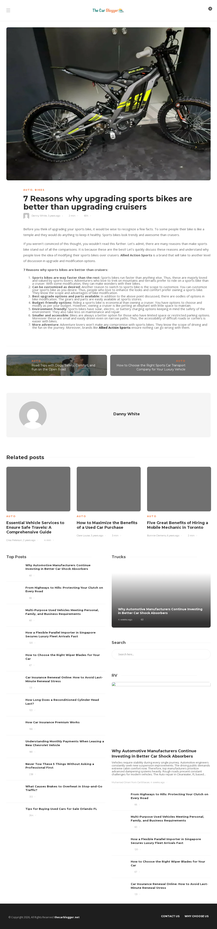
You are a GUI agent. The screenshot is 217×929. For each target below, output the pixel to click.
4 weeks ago (125, 619)
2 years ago (29, 540)
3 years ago (54, 215)
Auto (28, 189)
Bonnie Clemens (156, 535)
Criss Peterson (14, 540)
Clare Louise (83, 535)
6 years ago (173, 535)
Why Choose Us (197, 916)
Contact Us (170, 916)
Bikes (40, 189)
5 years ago (97, 535)
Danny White (39, 215)
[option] (38, 503)
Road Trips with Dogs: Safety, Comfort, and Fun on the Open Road (63, 367)
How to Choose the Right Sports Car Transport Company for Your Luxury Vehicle (151, 367)
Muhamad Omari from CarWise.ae (130, 782)
